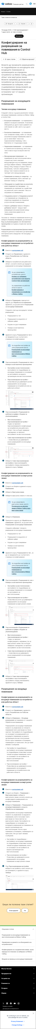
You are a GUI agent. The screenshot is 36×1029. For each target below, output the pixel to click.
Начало (3, 11)
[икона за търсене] (27, 4)
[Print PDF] (13, 36)
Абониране (19, 36)
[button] (30, 3)
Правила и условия (7, 1006)
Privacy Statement (17, 1021)
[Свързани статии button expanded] (33, 929)
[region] (18, 1020)
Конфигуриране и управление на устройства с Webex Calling (21, 292)
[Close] (33, 1013)
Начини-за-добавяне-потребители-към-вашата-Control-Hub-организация (21, 279)
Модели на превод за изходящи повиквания (17, 959)
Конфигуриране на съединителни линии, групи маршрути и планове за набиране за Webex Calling (18, 952)
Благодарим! (13, 910)
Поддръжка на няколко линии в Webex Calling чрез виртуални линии (21, 508)
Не (25, 910)
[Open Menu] (34, 3)
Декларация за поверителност (11, 1008)
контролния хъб (17, 250)
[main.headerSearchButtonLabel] (26, 3)
